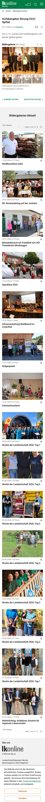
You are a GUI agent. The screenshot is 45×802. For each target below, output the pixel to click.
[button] (41, 4)
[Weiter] (38, 60)
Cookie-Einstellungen (31, 781)
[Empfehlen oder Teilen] (41, 27)
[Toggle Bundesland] (28, 4)
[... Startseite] (9, 4)
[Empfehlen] (36, 27)
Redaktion (19, 27)
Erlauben (22, 798)
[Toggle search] (35, 4)
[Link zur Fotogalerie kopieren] (41, 161)
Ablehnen (22, 791)
